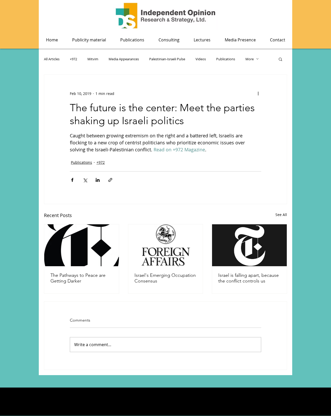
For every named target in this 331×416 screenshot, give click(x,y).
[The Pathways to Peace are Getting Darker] (81, 245)
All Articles (51, 59)
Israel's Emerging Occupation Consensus (165, 278)
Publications (225, 59)
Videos (200, 59)
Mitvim (92, 59)
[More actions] (258, 93)
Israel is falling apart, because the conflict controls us (248, 278)
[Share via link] (110, 179)
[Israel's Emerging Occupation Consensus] (165, 245)
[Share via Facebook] (72, 179)
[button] (132, 40)
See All (281, 214)
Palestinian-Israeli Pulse (167, 59)
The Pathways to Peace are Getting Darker (78, 278)
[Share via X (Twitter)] (84, 179)
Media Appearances (124, 59)
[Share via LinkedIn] (97, 179)
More (249, 59)
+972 (73, 59)
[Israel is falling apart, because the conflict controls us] (249, 245)
